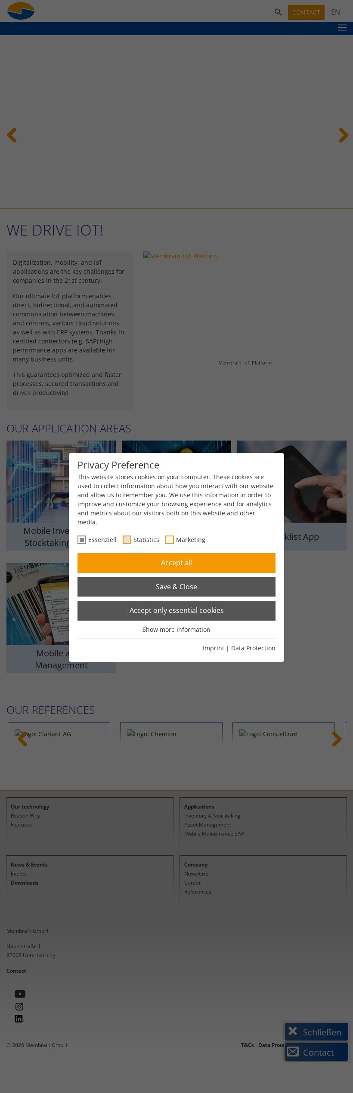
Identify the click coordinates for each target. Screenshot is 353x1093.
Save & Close (176, 586)
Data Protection (253, 648)
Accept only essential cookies (177, 610)
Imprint (213, 648)
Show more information (176, 629)
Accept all (176, 562)
